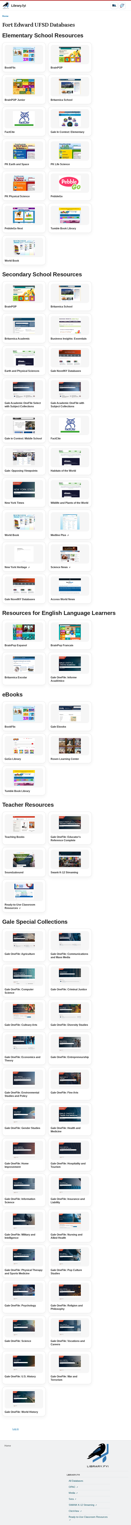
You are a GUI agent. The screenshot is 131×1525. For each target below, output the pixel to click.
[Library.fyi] (6, 5)
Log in (15, 1429)
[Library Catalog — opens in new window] (114, 5)
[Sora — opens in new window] (122, 5)
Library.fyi (18, 5)
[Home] (97, 1455)
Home (5, 16)
